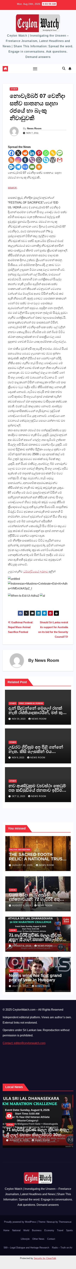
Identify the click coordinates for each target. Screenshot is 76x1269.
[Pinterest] (39, 153)
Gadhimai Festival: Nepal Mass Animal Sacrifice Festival (20, 627)
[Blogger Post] (39, 160)
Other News (38, 1239)
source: (12, 187)
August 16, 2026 (22, 865)
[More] (39, 167)
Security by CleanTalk (45, 1258)
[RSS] (11, 160)
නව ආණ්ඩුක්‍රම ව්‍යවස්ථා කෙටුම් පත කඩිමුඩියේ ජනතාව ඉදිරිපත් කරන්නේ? (37, 790)
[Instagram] (18, 160)
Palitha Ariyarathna (20, 850)
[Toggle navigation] (35, 68)
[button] (63, 68)
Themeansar (65, 1222)
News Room (34, 128)
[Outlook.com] (11, 167)
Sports (69, 1230)
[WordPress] (53, 160)
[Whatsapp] (46, 153)
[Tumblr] (25, 160)
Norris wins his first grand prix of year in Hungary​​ (35, 977)
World (26, 1230)
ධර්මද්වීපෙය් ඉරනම (36, 571)
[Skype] (46, 160)
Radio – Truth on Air (62, 1247)
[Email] (32, 167)
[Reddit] (25, 153)
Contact (51, 1239)
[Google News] (25, 167)
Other (14, 89)
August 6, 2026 (22, 946)
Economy (49, 1230)
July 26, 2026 (20, 986)
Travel (60, 1230)
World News (16, 971)
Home (6, 1230)
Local (13, 890)
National (16, 1230)
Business (37, 1230)
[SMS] (60, 153)
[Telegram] (18, 167)
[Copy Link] (53, 153)
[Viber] (32, 160)
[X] (18, 153)
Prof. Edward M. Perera (31, 703)
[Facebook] (11, 153)
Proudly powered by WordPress (20, 1222)
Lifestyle (25, 1239)
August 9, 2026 (22, 905)
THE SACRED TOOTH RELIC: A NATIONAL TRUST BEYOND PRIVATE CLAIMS (37, 859)
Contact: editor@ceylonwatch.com (24, 1043)
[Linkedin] (32, 153)
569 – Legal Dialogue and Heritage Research (26, 1247)
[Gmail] (60, 160)
